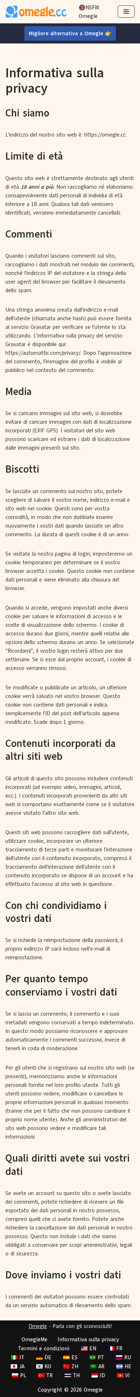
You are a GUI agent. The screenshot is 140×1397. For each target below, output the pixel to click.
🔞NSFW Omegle (89, 12)
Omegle (38, 1326)
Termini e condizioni (43, 1348)
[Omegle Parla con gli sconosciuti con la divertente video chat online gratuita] (35, 11)
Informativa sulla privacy (88, 1339)
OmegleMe (34, 1339)
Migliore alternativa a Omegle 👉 (70, 33)
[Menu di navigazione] (126, 11)
